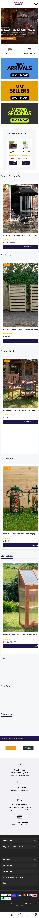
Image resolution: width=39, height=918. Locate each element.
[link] (19, 26)
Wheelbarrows (29, 54)
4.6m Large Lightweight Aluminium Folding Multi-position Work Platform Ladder (26, 152)
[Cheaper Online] (19, 4)
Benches (9, 54)
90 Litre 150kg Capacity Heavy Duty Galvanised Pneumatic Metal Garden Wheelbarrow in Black (14, 152)
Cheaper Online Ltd (20, 904)
